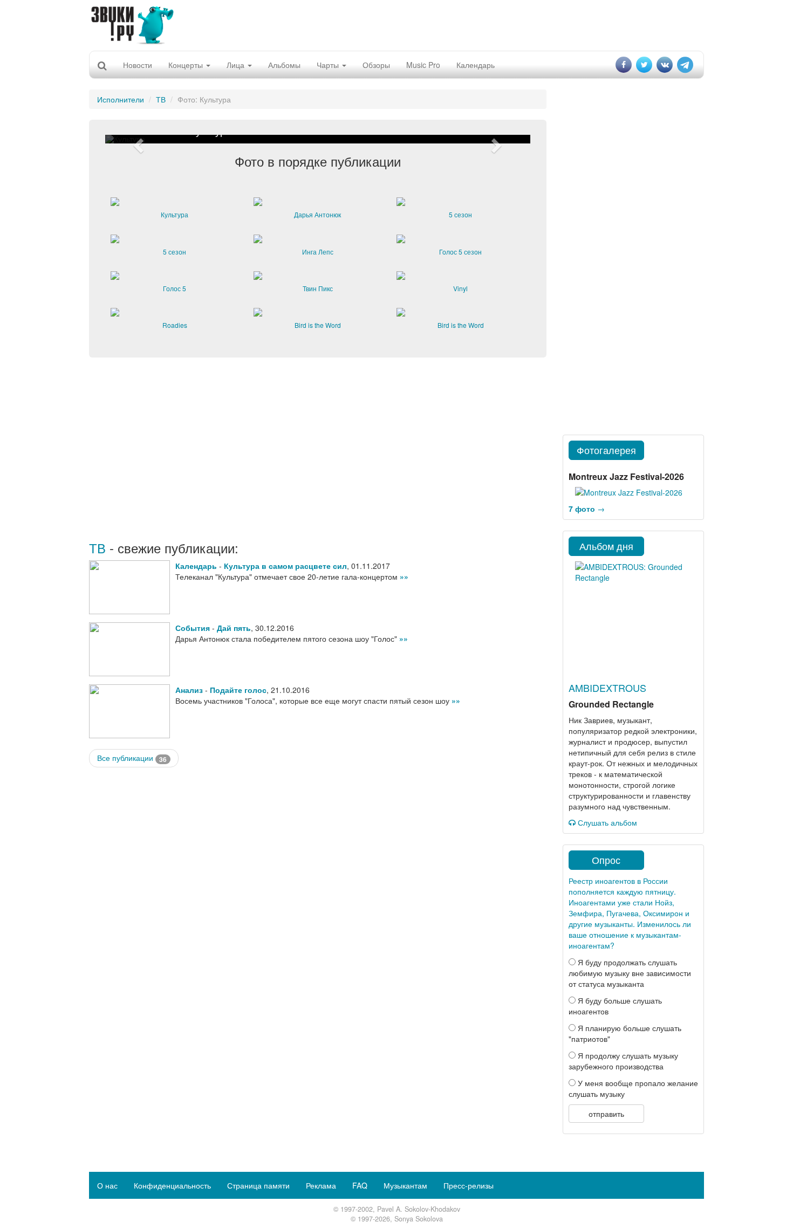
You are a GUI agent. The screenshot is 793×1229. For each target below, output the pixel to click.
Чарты (329, 64)
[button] (137, 139)
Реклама (321, 1185)
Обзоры (376, 64)
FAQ (359, 1185)
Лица (237, 64)
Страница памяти (258, 1185)
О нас (107, 1185)
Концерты (186, 64)
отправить (606, 1113)
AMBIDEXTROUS (607, 688)
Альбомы (284, 64)
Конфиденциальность (172, 1185)
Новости (137, 64)
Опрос (606, 860)
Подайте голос (238, 689)
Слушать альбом (606, 822)
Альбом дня (606, 546)
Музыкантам (405, 1185)
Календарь (475, 64)
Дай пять (234, 627)
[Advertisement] (396, 24)
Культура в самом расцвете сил (285, 565)
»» (404, 576)
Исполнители (120, 99)
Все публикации (132, 758)
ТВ (161, 99)
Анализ (189, 689)
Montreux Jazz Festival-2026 (626, 476)
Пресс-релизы (468, 1185)
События (192, 627)
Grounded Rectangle (611, 704)
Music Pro (423, 64)
